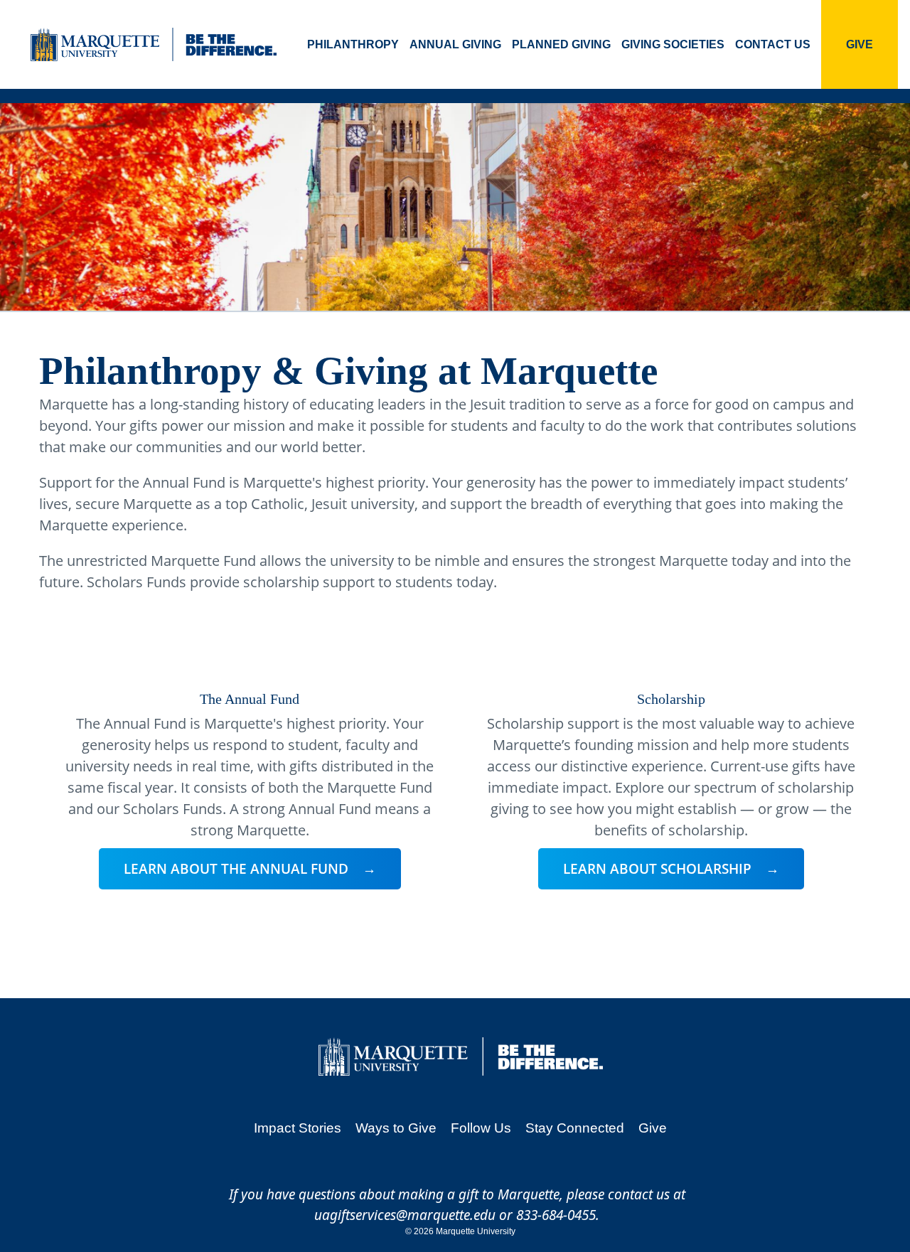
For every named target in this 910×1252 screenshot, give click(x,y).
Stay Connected (574, 1127)
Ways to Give (396, 1127)
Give (859, 44)
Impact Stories (297, 1127)
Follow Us (481, 1127)
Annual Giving (455, 44)
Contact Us (772, 44)
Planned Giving (561, 44)
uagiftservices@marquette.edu (405, 1215)
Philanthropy (353, 44)
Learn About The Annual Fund (236, 869)
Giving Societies (672, 44)
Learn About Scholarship (657, 869)
